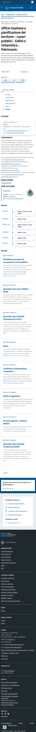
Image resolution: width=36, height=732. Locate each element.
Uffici (2, 568)
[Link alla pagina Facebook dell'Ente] (2, 714)
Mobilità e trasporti (6, 598)
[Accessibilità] (4, 727)
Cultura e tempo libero (7, 587)
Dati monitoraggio (6, 723)
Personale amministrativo (8, 563)
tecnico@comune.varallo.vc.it (9, 177)
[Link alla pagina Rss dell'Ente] (8, 714)
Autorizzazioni (5, 581)
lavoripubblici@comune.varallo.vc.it (11, 164)
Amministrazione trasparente (9, 696)
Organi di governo (6, 560)
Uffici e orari (4, 656)
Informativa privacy (6, 688)
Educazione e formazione (8, 589)
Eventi (3, 623)
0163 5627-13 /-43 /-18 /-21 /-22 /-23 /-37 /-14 (16, 127)
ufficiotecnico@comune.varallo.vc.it (18, 131)
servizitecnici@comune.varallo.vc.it (14, 174)
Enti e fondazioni (6, 557)
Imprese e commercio (7, 595)
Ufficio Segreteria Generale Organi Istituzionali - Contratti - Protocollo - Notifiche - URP (17, 651)
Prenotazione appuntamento (9, 703)
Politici (3, 565)
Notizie (3, 611)
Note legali (4, 691)
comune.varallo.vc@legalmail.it (15, 133)
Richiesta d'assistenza (7, 705)
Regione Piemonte (7, 2)
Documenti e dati (6, 554)
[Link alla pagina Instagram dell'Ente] (5, 714)
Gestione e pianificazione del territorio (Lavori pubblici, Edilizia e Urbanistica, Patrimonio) (17, 17)
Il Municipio (6, 191)
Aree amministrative (7, 551)
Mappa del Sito (12, 725)
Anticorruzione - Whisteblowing (10, 685)
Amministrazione (10, 14)
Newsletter (4, 716)
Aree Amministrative (21, 14)
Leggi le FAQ (4, 698)
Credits (32, 723)
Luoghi (3, 620)
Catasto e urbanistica (7, 584)
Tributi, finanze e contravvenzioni (10, 601)
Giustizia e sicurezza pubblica (9, 592)
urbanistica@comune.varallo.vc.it (10, 170)
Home (2, 14)
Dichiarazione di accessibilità (9, 682)
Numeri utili (4, 659)
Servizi (20, 723)
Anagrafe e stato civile (7, 578)
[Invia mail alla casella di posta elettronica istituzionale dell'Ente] (15, 644)
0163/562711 (12, 196)
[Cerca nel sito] (30, 8)
